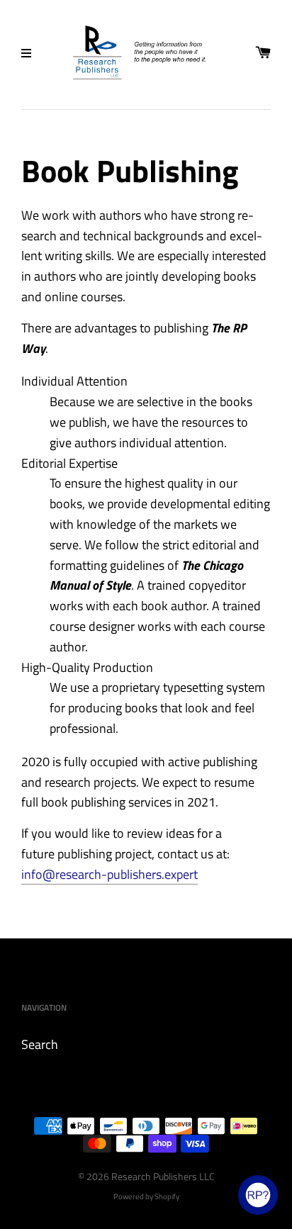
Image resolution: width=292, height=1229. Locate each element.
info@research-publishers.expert (109, 874)
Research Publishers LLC (163, 1176)
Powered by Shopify (146, 1196)
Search (39, 1044)
